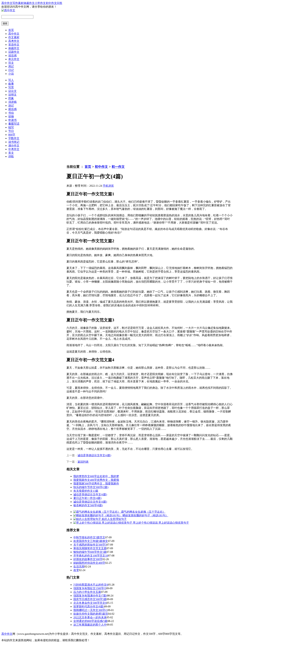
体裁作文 (29, 3)
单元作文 (13, 59)
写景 (11, 87)
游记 (11, 105)
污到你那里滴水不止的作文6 (90, 584)
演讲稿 (12, 101)
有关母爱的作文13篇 (85, 490)
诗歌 (11, 156)
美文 (11, 152)
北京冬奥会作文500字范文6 (90, 602)
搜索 (5, 23)
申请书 (12, 120)
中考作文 (13, 149)
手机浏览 (108, 185)
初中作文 (51, 3)
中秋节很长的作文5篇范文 (89, 537)
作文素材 (13, 37)
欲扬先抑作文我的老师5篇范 (90, 613)
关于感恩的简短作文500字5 (90, 544)
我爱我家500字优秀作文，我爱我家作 (96, 483)
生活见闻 (78, 566)
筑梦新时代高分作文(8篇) (88, 606)
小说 (11, 73)
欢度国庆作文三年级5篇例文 (90, 541)
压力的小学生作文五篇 (87, 591)
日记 (11, 70)
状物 (11, 116)
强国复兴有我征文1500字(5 (89, 588)
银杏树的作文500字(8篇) (88, 505)
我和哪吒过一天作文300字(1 (90, 610)
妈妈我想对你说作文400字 (89, 562)
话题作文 (13, 51)
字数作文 (13, 138)
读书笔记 (13, 141)
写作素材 (18, 3)
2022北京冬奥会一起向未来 (90, 617)
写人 (11, 80)
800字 (11, 134)
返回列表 (83, 461)
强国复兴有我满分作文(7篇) (90, 595)
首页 (11, 30)
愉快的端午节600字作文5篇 (90, 551)
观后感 (12, 109)
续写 (11, 127)
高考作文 (13, 40)
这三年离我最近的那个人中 (90, 624)
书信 (11, 112)
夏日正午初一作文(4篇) (87, 498)
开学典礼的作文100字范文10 (90, 555)
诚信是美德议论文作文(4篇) (94, 455)
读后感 (12, 55)
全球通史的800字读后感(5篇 (90, 621)
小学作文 (40, 3)
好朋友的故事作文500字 (87, 559)
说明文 (12, 94)
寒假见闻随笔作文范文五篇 (90, 548)
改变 (76, 570)
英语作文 (13, 44)
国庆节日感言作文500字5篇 (90, 599)
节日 (11, 131)
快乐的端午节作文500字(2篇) (90, 487)
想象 (11, 98)
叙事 (11, 83)
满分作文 (13, 145)
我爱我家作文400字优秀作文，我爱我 (96, 479)
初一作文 (118, 166)
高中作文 (6, 3)
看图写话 (13, 123)
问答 (59, 3)
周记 (11, 66)
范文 (11, 62)
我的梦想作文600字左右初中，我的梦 (96, 476)
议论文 (12, 91)
